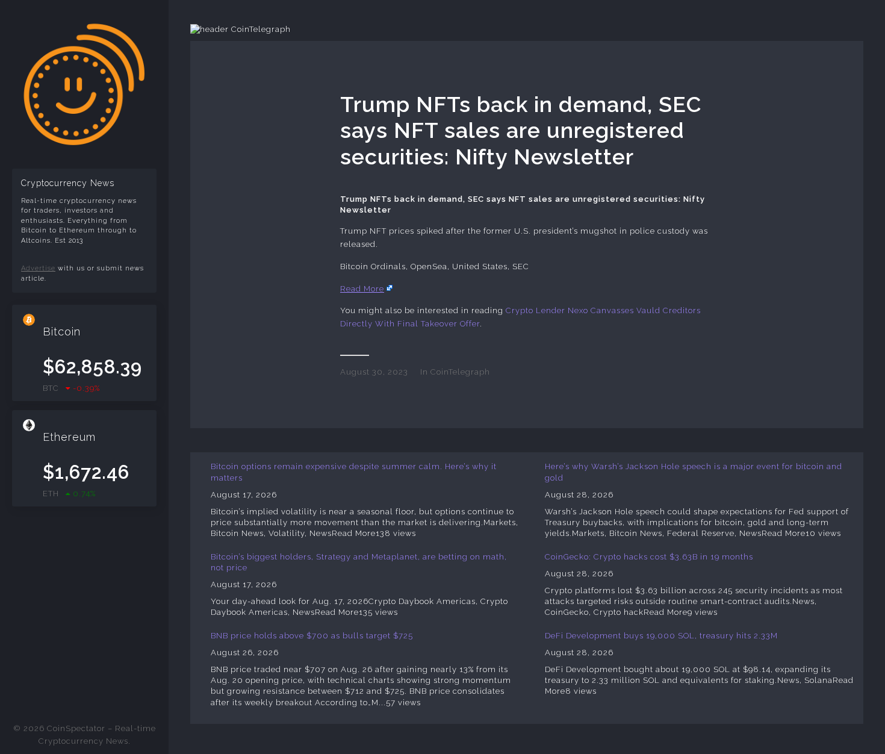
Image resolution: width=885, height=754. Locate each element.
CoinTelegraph (460, 371)
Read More (362, 288)
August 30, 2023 (374, 371)
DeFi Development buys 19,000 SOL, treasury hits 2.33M (661, 635)
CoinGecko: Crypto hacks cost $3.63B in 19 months (649, 556)
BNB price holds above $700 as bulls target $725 (312, 635)
